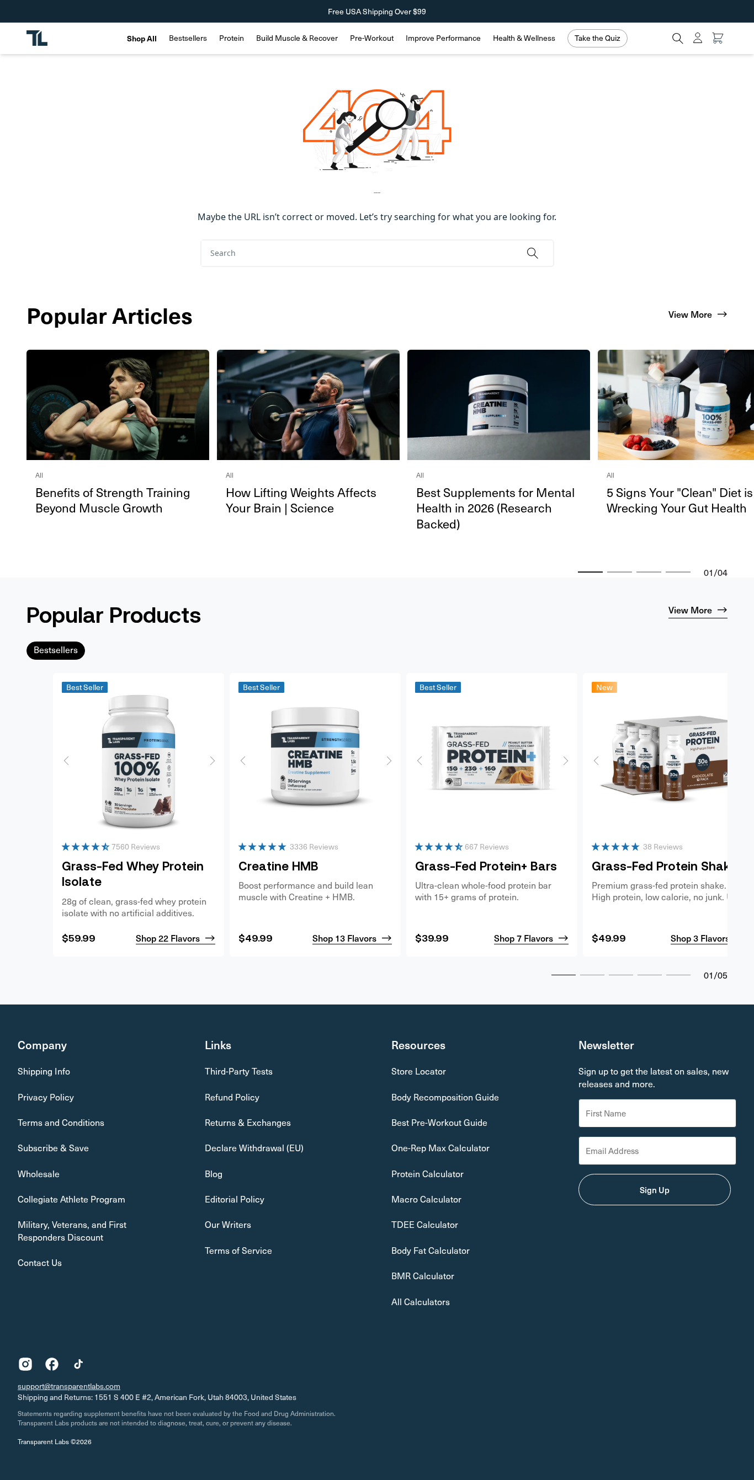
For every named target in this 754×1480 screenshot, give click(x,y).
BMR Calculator (422, 1275)
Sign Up (655, 1189)
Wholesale (39, 1173)
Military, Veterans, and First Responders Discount (72, 1230)
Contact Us (40, 1262)
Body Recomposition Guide (445, 1097)
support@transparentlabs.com (69, 1386)
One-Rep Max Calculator (440, 1147)
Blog (213, 1173)
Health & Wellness (524, 38)
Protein (231, 38)
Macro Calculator (426, 1199)
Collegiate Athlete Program (71, 1199)
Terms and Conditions (61, 1122)
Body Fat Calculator (430, 1250)
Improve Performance (443, 38)
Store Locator (418, 1071)
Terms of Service (238, 1250)
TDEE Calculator (424, 1224)
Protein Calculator (427, 1173)
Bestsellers (188, 38)
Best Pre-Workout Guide (439, 1122)
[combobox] (359, 253)
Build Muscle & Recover (297, 38)
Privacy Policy (46, 1097)
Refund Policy (232, 1097)
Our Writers (228, 1224)
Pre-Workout (372, 38)
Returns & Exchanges (248, 1122)
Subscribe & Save (53, 1147)
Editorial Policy (234, 1199)
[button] (188, 38)
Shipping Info (44, 1071)
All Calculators (420, 1301)
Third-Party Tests (239, 1071)
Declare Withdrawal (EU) (254, 1147)
